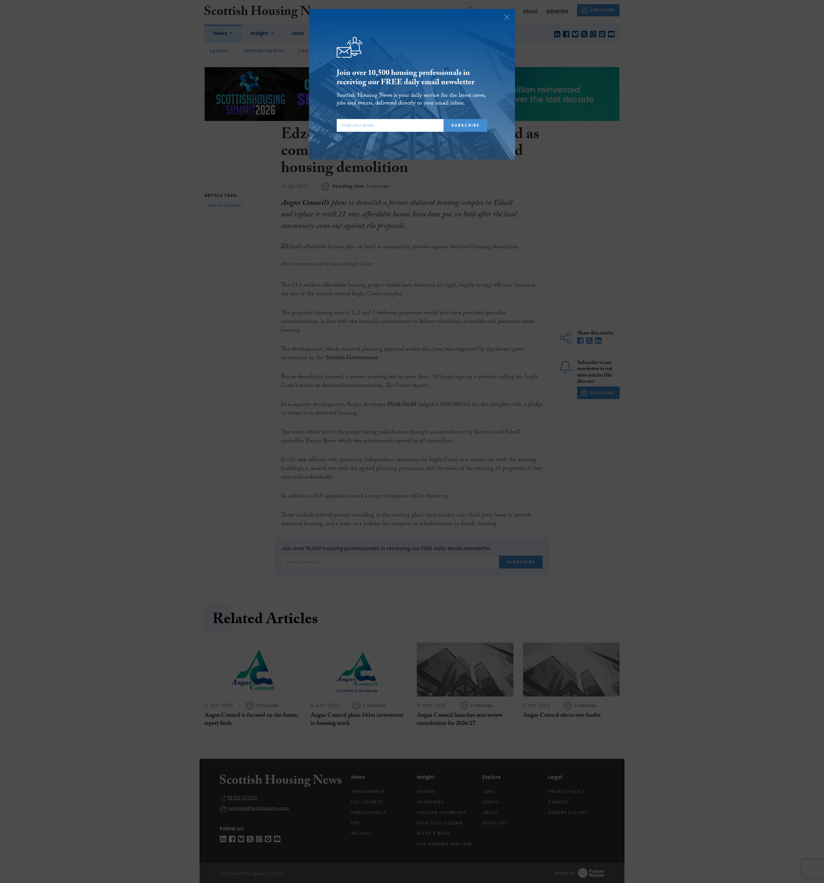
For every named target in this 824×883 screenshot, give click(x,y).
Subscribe (465, 125)
